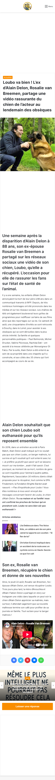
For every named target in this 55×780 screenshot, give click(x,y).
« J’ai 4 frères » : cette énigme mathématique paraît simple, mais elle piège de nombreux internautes (28, 688)
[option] (27, 685)
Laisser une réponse (27, 706)
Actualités (8, 77)
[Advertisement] (27, 42)
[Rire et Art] (27, 6)
